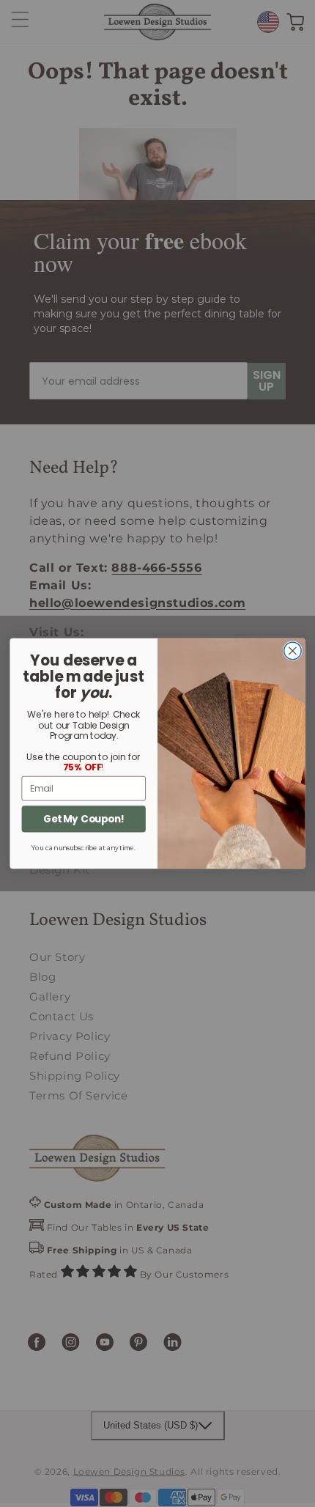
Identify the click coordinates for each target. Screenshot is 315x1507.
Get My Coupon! (84, 819)
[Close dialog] (293, 651)
